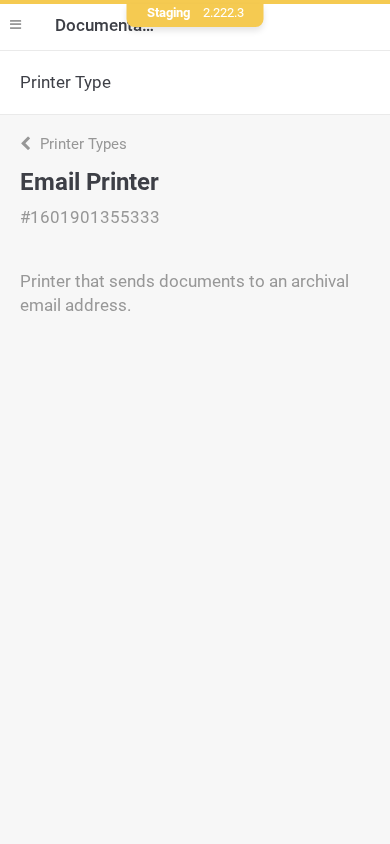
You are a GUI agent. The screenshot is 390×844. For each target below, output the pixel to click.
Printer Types (81, 144)
